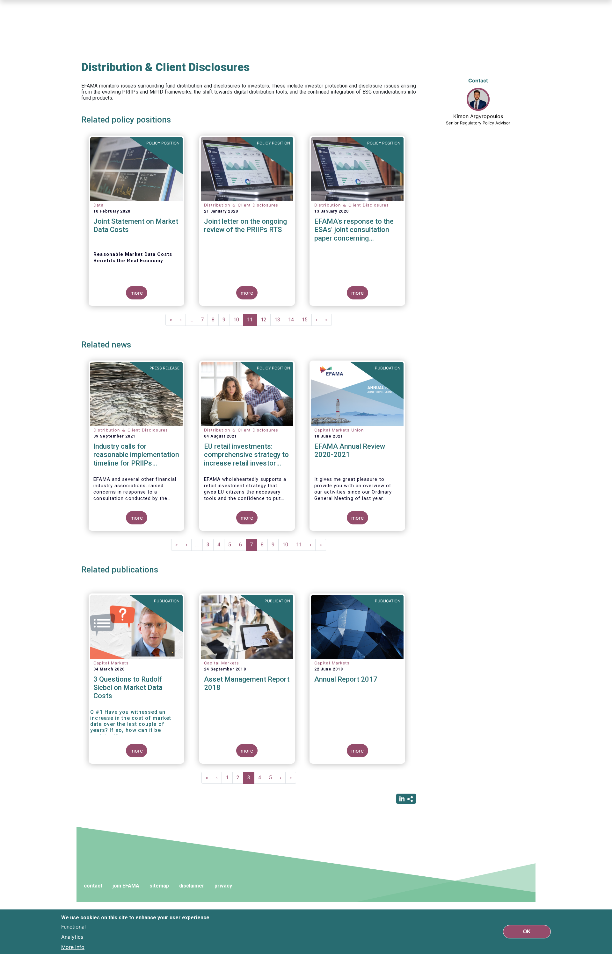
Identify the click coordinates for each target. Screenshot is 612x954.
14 (293, 320)
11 (252, 321)
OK (527, 931)
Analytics (72, 937)
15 (307, 320)
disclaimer (191, 886)
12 (266, 320)
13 (279, 320)
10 (238, 320)
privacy (223, 886)
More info (72, 947)
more (136, 293)
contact (93, 886)
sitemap (159, 886)
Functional (73, 926)
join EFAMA (126, 886)
